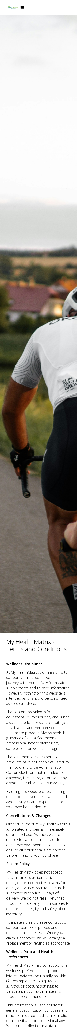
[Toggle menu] (22, 8)
